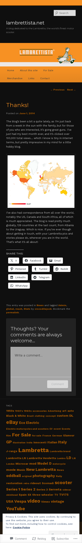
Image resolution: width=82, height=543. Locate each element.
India (29, 442)
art (64, 410)
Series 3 (42, 489)
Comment (57, 384)
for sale (36, 435)
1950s (10, 410)
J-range (11, 451)
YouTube (15, 508)
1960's (19, 411)
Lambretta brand (60, 451)
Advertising (54, 411)
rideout (35, 483)
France (46, 435)
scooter (63, 482)
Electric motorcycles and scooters (27, 428)
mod (32, 463)
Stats (27, 309)
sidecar (66, 490)
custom (62, 415)
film (8, 435)
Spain (23, 494)
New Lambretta (41, 469)
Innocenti (39, 442)
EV (51, 429)
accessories (40, 411)
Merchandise (14, 78)
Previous (57, 89)
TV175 (63, 494)
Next (71, 89)
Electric (32, 423)
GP (9, 442)
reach (18, 309)
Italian (52, 442)
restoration (14, 483)
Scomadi (48, 483)
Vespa (20, 501)
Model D (44, 463)
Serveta (55, 489)
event (57, 428)
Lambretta (33, 450)
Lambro (61, 458)
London (10, 464)
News (40, 305)
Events (66, 428)
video (33, 501)
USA (9, 501)
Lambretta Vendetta (41, 458)
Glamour (68, 435)
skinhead (12, 494)
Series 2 (28, 489)
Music (21, 469)
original (27, 476)
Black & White (16, 415)
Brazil (30, 416)
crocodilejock (43, 309)
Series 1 (13, 489)
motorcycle (59, 464)
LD (68, 458)
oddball (13, 475)
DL (71, 415)
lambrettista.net (25, 23)
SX (29, 494)
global (10, 309)
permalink (12, 312)
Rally (59, 476)
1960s (28, 411)
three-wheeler (42, 494)
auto (70, 410)
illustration (19, 442)
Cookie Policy (21, 527)
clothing (40, 416)
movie (11, 470)
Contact (45, 78)
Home (10, 70)
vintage (57, 501)
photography (44, 476)
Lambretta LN (16, 458)
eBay (12, 422)
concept (51, 416)
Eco (22, 423)
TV (56, 494)
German (57, 435)
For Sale (48, 70)
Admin (62, 305)
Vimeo (45, 501)
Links (31, 78)
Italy (62, 442)
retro (26, 483)
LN (74, 458)
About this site (29, 70)
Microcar (22, 463)
